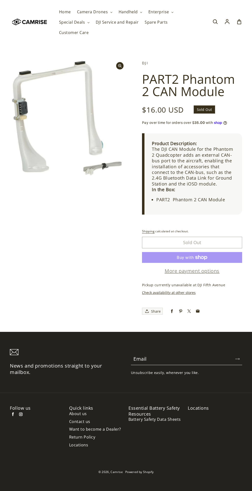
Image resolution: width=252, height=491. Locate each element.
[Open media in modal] (120, 65)
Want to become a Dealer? (95, 429)
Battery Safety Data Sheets (154, 419)
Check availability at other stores (169, 292)
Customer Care (74, 32)
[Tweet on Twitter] (189, 311)
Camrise (116, 472)
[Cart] (239, 22)
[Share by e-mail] (198, 311)
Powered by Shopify (139, 472)
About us (78, 413)
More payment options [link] (192, 271)
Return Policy (82, 437)
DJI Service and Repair (117, 22)
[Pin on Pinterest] (180, 311)
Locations (78, 445)
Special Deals (72, 22)
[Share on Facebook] (172, 311)
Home (65, 12)
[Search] (215, 22)
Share (156, 311)
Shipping (148, 231)
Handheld (129, 12)
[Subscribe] (237, 359)
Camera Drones (93, 12)
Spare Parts (156, 22)
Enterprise (159, 12)
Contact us (79, 421)
